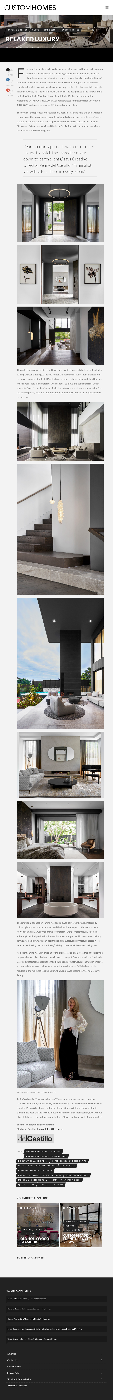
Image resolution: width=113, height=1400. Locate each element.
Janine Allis (67, 1166)
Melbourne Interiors (31, 1180)
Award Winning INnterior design (46, 1156)
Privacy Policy (13, 1373)
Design (27, 1229)
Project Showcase (76, 1222)
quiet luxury (26, 1185)
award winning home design (43, 1151)
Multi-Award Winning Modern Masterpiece (29, 1299)
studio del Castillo (51, 1185)
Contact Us (12, 1360)
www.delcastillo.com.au (50, 1129)
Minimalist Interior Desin (65, 1180)
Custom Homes (70, 30)
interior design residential (69, 1161)
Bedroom (71, 1226)
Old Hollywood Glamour (34, 1240)
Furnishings (30, 1233)
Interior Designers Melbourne (37, 1166)
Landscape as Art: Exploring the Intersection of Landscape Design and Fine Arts (52, 1329)
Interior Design (18, 30)
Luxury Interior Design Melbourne (40, 1175)
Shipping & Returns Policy (19, 1379)
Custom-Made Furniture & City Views (77, 1239)
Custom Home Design (44, 30)
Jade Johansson (19, 48)
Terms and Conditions (17, 1385)
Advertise (11, 1353)
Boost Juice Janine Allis (33, 1161)
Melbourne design (77, 1175)
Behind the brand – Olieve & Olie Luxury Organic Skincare (35, 1339)
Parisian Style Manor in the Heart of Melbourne (33, 1309)
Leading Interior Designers (35, 1170)
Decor (38, 1229)
